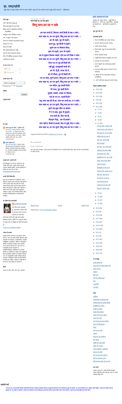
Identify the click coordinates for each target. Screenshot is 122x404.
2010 (97, 243)
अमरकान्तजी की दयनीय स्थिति (101, 303)
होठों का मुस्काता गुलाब (99, 358)
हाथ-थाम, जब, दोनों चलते (104, 147)
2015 (97, 225)
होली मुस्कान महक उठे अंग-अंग (101, 361)
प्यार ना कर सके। (98, 330)
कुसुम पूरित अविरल (98, 312)
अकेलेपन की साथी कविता (104, 150)
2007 (97, 253)
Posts (8, 69)
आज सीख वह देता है (102, 181)
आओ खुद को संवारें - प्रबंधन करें (15, 127)
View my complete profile (11, 227)
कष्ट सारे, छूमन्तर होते (103, 140)
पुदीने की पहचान (101, 164)
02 (99, 200)
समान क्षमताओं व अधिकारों (100, 349)
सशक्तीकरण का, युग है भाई (104, 157)
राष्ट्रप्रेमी (96, 284)
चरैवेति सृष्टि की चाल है (103, 136)
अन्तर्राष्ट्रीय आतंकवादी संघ (100, 300)
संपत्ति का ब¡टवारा (98, 346)
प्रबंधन (95, 333)
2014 (97, 229)
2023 (97, 100)
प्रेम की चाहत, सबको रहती (104, 126)
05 (99, 123)
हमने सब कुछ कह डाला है (100, 355)
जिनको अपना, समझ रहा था (104, 171)
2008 (97, 250)
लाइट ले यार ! (97, 269)
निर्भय (94, 327)
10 (99, 113)
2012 (97, 236)
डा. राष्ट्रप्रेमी (12, 6)
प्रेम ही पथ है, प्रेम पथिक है (104, 129)
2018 (97, 215)
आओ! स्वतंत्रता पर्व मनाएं (100, 17)
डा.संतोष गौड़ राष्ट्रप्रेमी (20, 204)
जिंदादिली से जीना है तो (103, 168)
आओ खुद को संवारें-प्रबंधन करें (102, 266)
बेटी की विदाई (100, 143)
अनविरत (95, 296)
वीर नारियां (96, 340)
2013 (97, 232)
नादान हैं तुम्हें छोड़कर (99, 324)
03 (99, 197)
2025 (97, 93)
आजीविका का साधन (98, 306)
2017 (97, 219)
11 (99, 109)
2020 (97, 208)
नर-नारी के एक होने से (103, 178)
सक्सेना (95, 272)
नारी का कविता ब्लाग (98, 278)
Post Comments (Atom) (48, 210)
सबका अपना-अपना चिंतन (104, 161)
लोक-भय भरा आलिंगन (99, 337)
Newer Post (35, 205)
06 (99, 120)
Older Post (85, 205)
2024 (97, 96)
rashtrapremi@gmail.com (11, 171)
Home (60, 205)
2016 (97, 222)
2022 (97, 103)
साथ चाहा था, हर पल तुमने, (40, 21)
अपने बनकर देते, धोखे (103, 154)
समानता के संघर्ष (97, 352)
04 (99, 193)
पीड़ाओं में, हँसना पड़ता (103, 188)
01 (99, 203)
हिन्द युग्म (95, 275)
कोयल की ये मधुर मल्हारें (100, 315)
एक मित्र (95, 287)
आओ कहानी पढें (10, 142)
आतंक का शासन (97, 309)
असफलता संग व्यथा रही (103, 185)
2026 (97, 89)
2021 (97, 107)
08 (99, 116)
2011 (97, 239)
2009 (97, 246)
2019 (97, 212)
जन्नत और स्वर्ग (97, 318)
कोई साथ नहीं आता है (103, 174)
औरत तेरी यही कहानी (11, 144)
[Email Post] (64, 134)
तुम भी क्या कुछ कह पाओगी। (101, 321)
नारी (94, 281)
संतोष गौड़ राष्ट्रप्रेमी (99, 343)
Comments (10, 72)
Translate (19, 86)
